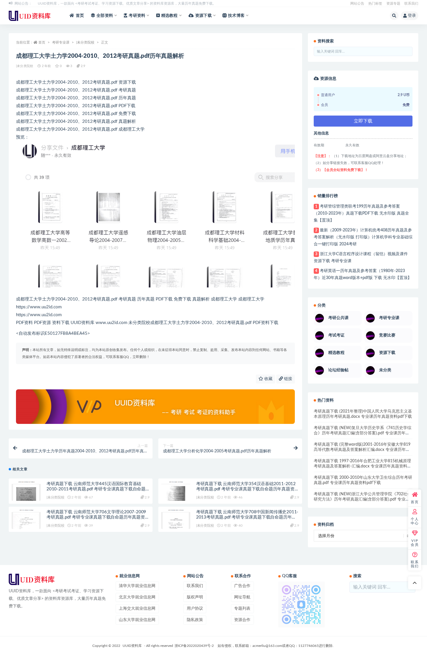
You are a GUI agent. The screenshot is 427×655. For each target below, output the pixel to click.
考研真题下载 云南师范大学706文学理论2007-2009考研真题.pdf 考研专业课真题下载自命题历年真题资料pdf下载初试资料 (97, 517)
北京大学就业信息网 (137, 597)
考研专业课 (60, 42)
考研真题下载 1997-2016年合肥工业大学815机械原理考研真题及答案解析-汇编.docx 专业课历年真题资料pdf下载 (362, 466)
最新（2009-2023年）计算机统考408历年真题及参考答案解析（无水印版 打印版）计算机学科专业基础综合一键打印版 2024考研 (363, 237)
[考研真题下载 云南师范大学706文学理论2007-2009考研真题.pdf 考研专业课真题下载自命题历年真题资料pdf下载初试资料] (26, 521)
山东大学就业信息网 (137, 620)
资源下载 (203, 16)
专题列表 (242, 609)
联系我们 (411, 3)
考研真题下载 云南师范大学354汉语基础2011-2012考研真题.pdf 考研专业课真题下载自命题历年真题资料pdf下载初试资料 (247, 489)
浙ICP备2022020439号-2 (194, 645)
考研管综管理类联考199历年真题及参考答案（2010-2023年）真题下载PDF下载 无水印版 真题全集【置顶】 (361, 213)
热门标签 (375, 3)
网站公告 (357, 3)
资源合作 (242, 620)
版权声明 (195, 597)
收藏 (267, 379)
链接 (287, 379)
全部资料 (104, 16)
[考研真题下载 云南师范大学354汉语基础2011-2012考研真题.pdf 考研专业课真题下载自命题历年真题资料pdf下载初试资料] (175, 493)
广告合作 (242, 586)
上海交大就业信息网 (137, 609)
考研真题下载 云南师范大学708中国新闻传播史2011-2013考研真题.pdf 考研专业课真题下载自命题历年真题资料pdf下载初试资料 (247, 517)
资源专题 (393, 3)
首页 (80, 16)
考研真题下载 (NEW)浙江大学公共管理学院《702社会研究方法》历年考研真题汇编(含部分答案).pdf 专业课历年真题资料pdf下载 (362, 499)
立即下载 (363, 121)
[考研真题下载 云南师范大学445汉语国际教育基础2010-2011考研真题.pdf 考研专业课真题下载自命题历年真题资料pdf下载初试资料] (26, 493)
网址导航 (242, 597)
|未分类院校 (85, 42)
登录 (412, 16)
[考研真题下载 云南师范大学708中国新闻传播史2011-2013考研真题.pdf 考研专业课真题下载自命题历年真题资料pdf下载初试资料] (175, 521)
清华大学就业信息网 (137, 586)
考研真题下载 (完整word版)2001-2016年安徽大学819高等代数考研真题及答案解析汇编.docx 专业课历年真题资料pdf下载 (362, 449)
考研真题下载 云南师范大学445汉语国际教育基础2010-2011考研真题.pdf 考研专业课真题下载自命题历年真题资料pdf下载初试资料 (96, 489)
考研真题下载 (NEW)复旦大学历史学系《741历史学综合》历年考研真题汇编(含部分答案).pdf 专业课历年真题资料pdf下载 (362, 433)
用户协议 (195, 609)
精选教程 (169, 16)
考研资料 (137, 16)
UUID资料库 (132, 645)
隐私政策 (195, 620)
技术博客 (236, 16)
